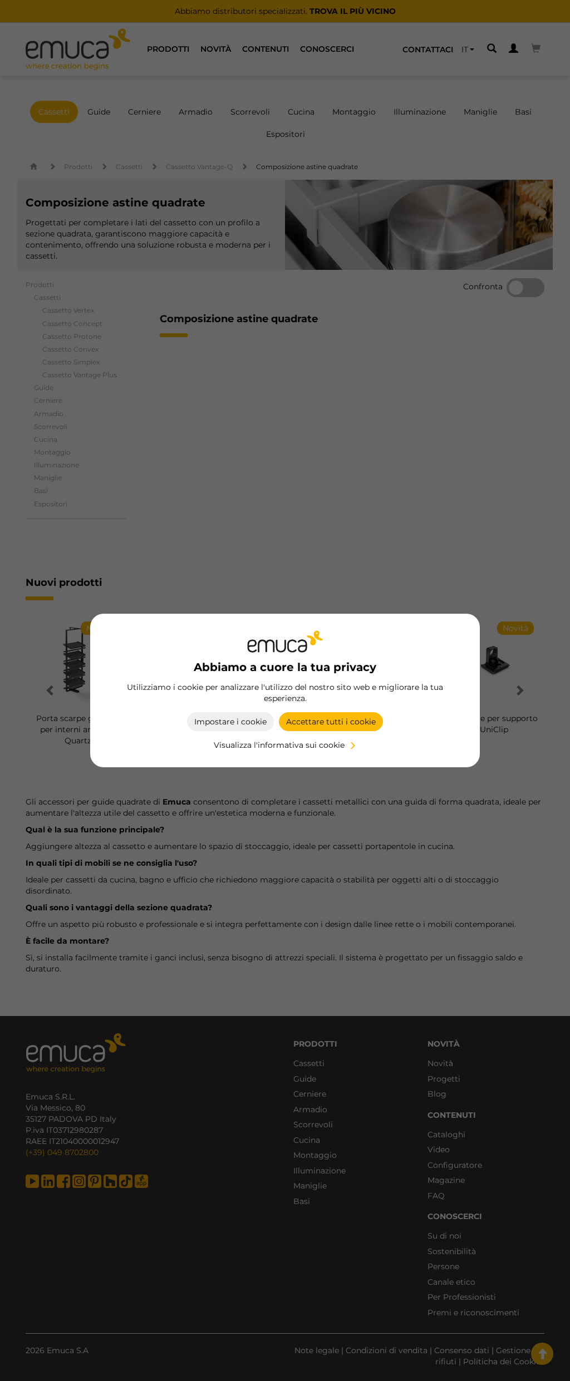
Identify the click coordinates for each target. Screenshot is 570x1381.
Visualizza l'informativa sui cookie (279, 745)
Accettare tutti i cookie (331, 722)
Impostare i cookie (230, 722)
